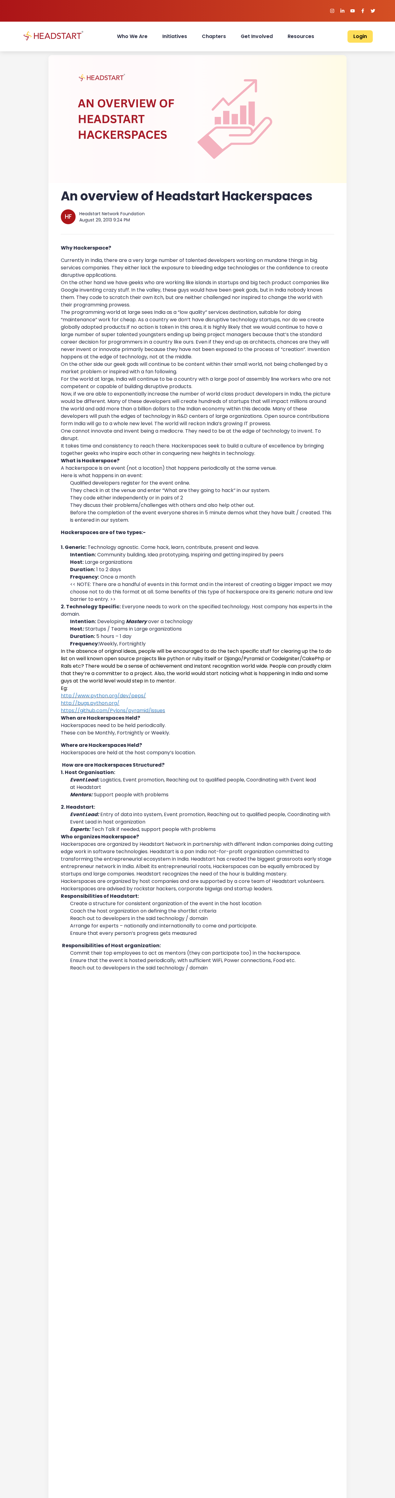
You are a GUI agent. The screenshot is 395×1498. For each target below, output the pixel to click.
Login (360, 36)
